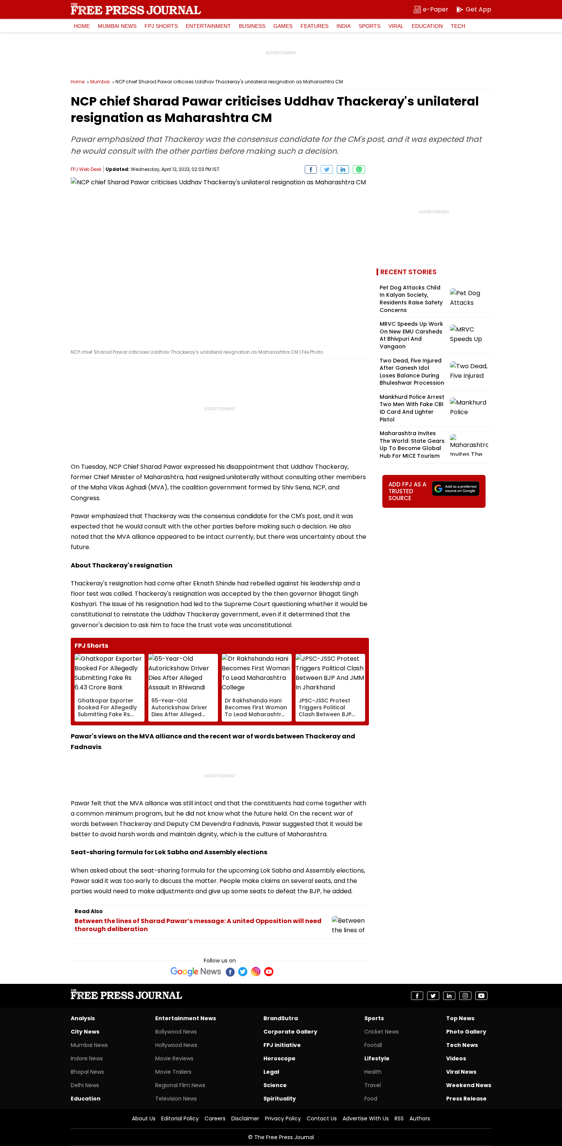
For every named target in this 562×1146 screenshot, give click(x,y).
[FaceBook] (229, 971)
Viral (396, 26)
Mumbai (100, 82)
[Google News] (196, 971)
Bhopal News (87, 1072)
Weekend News (468, 1085)
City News (85, 1031)
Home (82, 26)
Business (252, 26)
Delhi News (85, 1085)
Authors (419, 1118)
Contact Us (322, 1118)
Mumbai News (117, 26)
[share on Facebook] (311, 169)
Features (314, 26)
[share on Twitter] (327, 169)
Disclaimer (245, 1118)
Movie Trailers (173, 1072)
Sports (369, 26)
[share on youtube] (481, 996)
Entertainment (208, 26)
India (343, 26)
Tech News (462, 1045)
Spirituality (279, 1098)
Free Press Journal (136, 9)
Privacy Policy (283, 1118)
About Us (144, 1118)
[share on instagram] (465, 996)
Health (373, 1072)
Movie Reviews (174, 1058)
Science (275, 1085)
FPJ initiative (282, 1045)
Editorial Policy (180, 1118)
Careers (215, 1118)
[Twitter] (242, 971)
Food (370, 1098)
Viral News (461, 1072)
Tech (458, 26)
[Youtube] (268, 971)
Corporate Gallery (290, 1031)
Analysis (83, 1018)
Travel (372, 1085)
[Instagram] (255, 971)
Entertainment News (185, 1018)
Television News (176, 1098)
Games (282, 26)
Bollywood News (176, 1031)
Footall (373, 1045)
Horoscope (279, 1058)
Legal (271, 1072)
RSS (399, 1118)
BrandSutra (280, 1018)
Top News (460, 1018)
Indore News (87, 1058)
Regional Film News (180, 1085)
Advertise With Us (366, 1118)
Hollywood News (176, 1045)
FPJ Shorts (161, 26)
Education (427, 26)
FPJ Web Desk (86, 169)
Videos (456, 1058)
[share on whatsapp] (359, 169)
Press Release (466, 1098)
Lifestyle (377, 1058)
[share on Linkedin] (343, 169)
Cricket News (381, 1031)
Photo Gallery (466, 1031)
